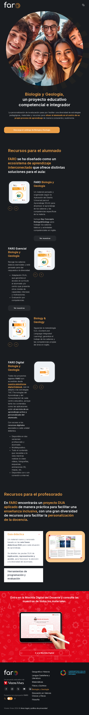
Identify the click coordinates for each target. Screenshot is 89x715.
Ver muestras (45, 238)
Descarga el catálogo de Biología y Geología (32, 130)
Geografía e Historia (41, 672)
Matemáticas (37, 682)
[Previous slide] (10, 208)
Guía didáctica (16, 534)
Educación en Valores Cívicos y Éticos (41, 694)
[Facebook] (6, 689)
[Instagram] (12, 689)
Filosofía (35, 699)
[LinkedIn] (18, 689)
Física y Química (39, 685)
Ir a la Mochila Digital (44, 653)
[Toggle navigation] (83, 5)
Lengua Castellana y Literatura (41, 676)
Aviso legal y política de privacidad (34, 708)
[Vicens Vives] (14, 683)
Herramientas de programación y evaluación (17, 575)
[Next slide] (16, 208)
